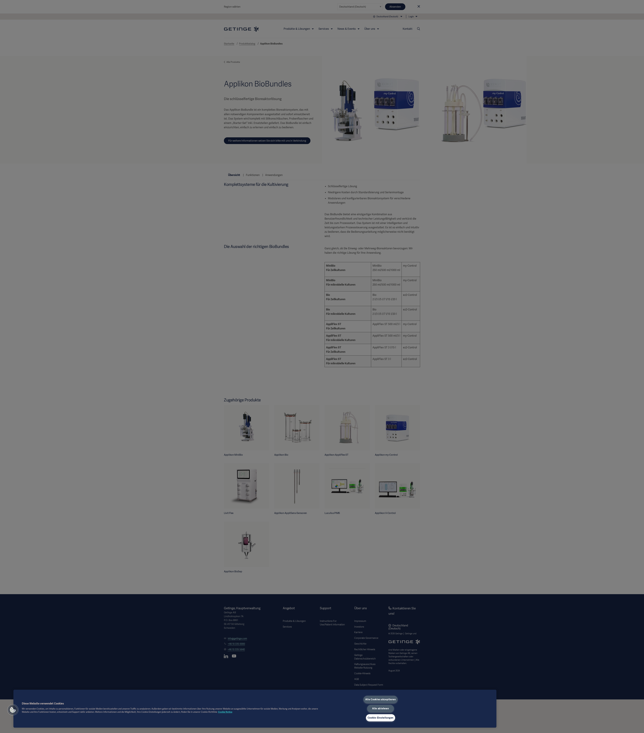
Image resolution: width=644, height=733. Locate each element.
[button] (13, 709)
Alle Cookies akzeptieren (380, 699)
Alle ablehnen (380, 708)
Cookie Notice (225, 712)
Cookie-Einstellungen (380, 717)
